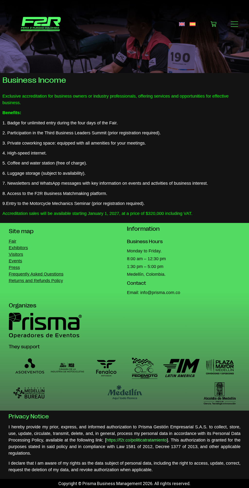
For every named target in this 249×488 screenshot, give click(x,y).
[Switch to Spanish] (192, 24)
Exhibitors (18, 247)
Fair (12, 241)
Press (14, 267)
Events (15, 260)
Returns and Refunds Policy (36, 280)
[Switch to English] (182, 24)
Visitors (16, 254)
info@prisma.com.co (160, 292)
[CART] (213, 24)
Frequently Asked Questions (36, 274)
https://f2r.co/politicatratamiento (136, 440)
